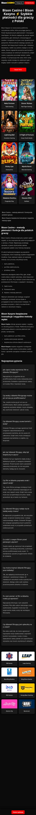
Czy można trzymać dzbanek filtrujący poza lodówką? (17, 569)
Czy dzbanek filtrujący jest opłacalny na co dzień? (17, 625)
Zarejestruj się (29, 3)
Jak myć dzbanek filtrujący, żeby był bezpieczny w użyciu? (16, 453)
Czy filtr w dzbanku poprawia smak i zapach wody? (16, 481)
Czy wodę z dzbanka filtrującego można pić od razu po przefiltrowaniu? (17, 396)
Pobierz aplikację (18, 812)
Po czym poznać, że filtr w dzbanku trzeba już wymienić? (16, 597)
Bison (7, 3)
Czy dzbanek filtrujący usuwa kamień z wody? (17, 422)
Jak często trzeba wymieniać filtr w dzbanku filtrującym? (15, 371)
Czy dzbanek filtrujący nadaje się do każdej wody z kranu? (16, 510)
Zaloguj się (19, 3)
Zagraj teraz (18, 69)
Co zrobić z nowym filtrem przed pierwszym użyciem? (15, 540)
